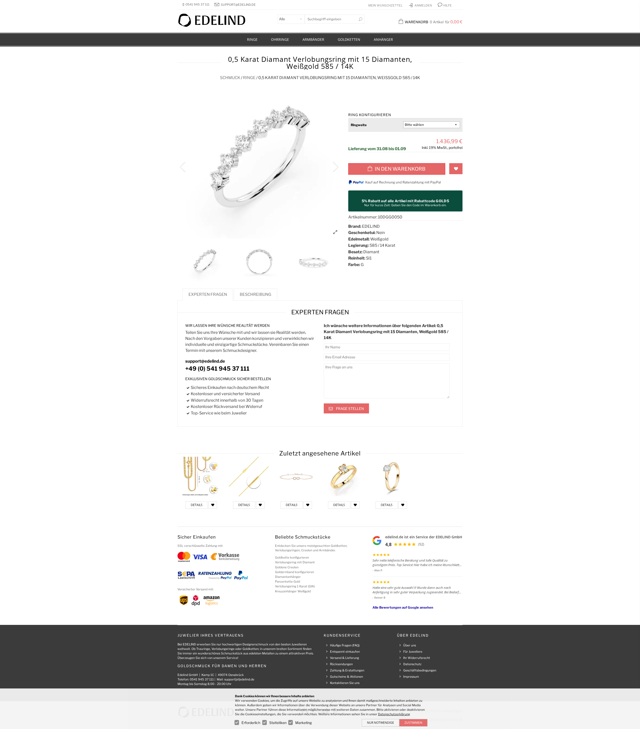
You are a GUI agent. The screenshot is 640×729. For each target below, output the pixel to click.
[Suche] (361, 19)
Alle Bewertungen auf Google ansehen (402, 607)
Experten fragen (207, 294)
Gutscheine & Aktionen (346, 676)
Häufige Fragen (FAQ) (345, 645)
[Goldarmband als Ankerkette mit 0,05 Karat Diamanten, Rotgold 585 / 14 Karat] (296, 476)
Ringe (252, 39)
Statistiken (277, 722)
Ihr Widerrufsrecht (416, 658)
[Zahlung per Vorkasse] (225, 556)
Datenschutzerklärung (394, 714)
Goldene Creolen (286, 567)
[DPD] (195, 600)
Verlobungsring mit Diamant (295, 562)
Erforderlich (251, 722)
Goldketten (349, 39)
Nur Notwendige (380, 722)
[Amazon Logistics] (211, 600)
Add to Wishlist (455, 168)
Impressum (411, 676)
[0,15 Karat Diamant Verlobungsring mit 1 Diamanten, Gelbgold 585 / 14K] (344, 476)
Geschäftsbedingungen (419, 670)
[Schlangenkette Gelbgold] (248, 476)
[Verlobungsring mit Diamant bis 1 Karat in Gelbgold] (391, 476)
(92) (421, 544)
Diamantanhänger (288, 577)
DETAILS (196, 505)
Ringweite (359, 125)
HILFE (447, 5)
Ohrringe (280, 39)
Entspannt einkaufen (345, 651)
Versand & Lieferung (344, 658)
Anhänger (383, 39)
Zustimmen (413, 722)
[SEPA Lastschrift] (186, 575)
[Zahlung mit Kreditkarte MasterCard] (184, 556)
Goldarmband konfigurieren (294, 572)
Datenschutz (412, 664)
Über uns (409, 645)
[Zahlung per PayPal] (240, 575)
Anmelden (423, 5)
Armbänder (313, 39)
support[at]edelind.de (239, 679)
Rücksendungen (341, 664)
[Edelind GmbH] (215, 25)
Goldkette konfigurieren (292, 557)
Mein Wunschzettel (385, 5)
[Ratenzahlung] (215, 575)
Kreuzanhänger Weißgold (293, 591)
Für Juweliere (412, 651)
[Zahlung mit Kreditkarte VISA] (200, 556)
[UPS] (184, 600)
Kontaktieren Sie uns (345, 683)
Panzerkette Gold (287, 581)
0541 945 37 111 (198, 4)
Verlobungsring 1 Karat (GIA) (295, 586)
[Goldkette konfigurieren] (201, 476)
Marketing (303, 722)
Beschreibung (255, 294)
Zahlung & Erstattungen (347, 670)
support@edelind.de (238, 5)
